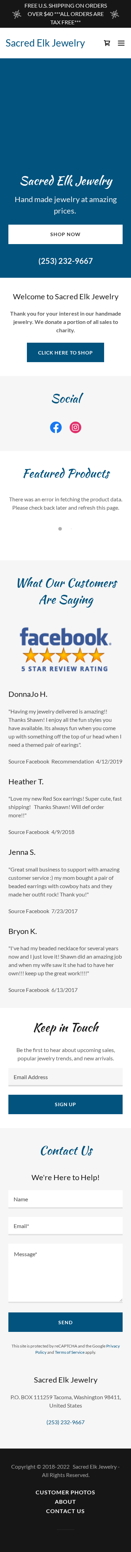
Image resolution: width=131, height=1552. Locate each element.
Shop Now (65, 234)
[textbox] (65, 1077)
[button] (121, 43)
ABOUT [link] (65, 1501)
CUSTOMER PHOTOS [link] (65, 1492)
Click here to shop (65, 353)
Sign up (65, 1104)
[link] (47, 43)
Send (65, 1322)
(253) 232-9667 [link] (65, 261)
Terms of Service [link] (70, 1352)
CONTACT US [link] (65, 1511)
